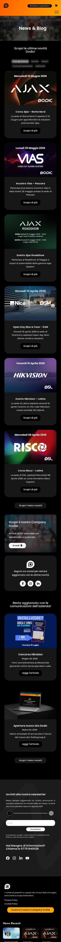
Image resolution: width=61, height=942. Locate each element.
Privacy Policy (10, 900)
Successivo (35, 829)
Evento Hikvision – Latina (30, 398)
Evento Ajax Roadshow (30, 255)
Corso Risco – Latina (30, 470)
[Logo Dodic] (6, 5)
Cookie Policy (10, 903)
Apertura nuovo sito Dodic (30, 725)
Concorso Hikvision (30, 654)
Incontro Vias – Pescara (30, 183)
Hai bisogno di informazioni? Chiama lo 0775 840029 (25, 847)
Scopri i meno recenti (30, 505)
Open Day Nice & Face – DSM (30, 327)
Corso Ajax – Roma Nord (30, 111)
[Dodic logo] (7, 886)
